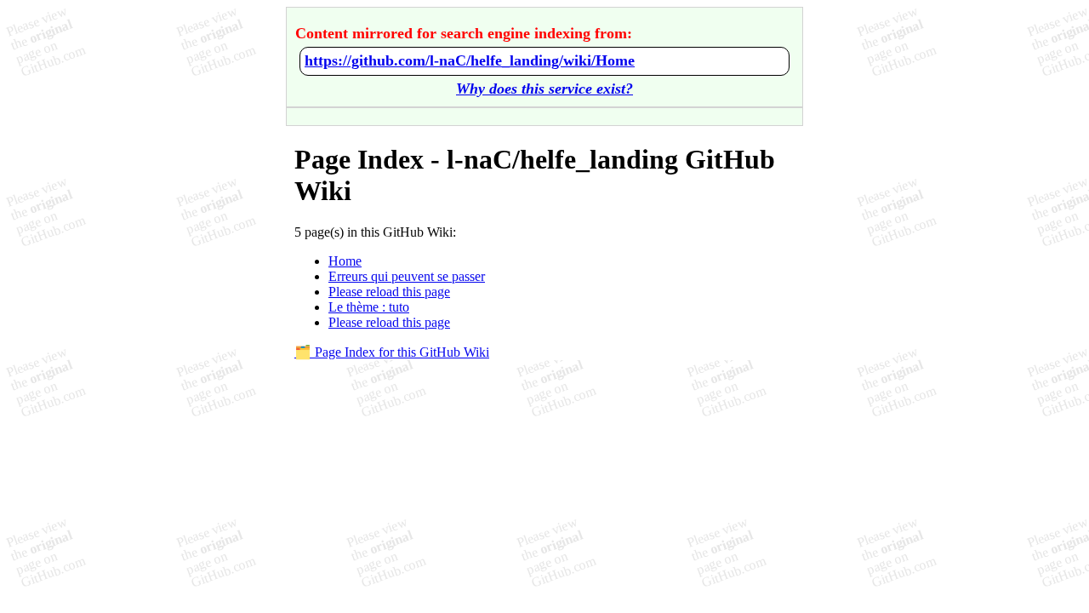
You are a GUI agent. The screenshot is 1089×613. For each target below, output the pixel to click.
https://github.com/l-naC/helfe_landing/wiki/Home (470, 60)
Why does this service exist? (544, 88)
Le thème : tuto (368, 307)
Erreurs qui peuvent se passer (406, 276)
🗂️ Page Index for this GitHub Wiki (391, 352)
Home (345, 261)
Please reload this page (389, 291)
